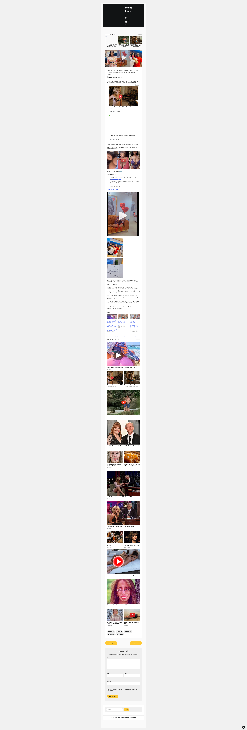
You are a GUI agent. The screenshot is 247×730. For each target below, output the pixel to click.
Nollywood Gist (128, 631)
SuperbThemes (133, 717)
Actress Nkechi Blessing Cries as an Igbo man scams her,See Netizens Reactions (122, 322)
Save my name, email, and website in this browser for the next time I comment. (123, 690)
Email (125, 673)
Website (109, 681)
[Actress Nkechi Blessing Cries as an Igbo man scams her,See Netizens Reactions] (123, 316)
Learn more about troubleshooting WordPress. (112, 724)
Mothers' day (111, 634)
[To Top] (243, 727)
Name (108, 673)
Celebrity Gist (111, 631)
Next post (135, 643)
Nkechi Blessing (119, 634)
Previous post (111, 643)
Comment (109, 657)
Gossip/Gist (119, 631)
